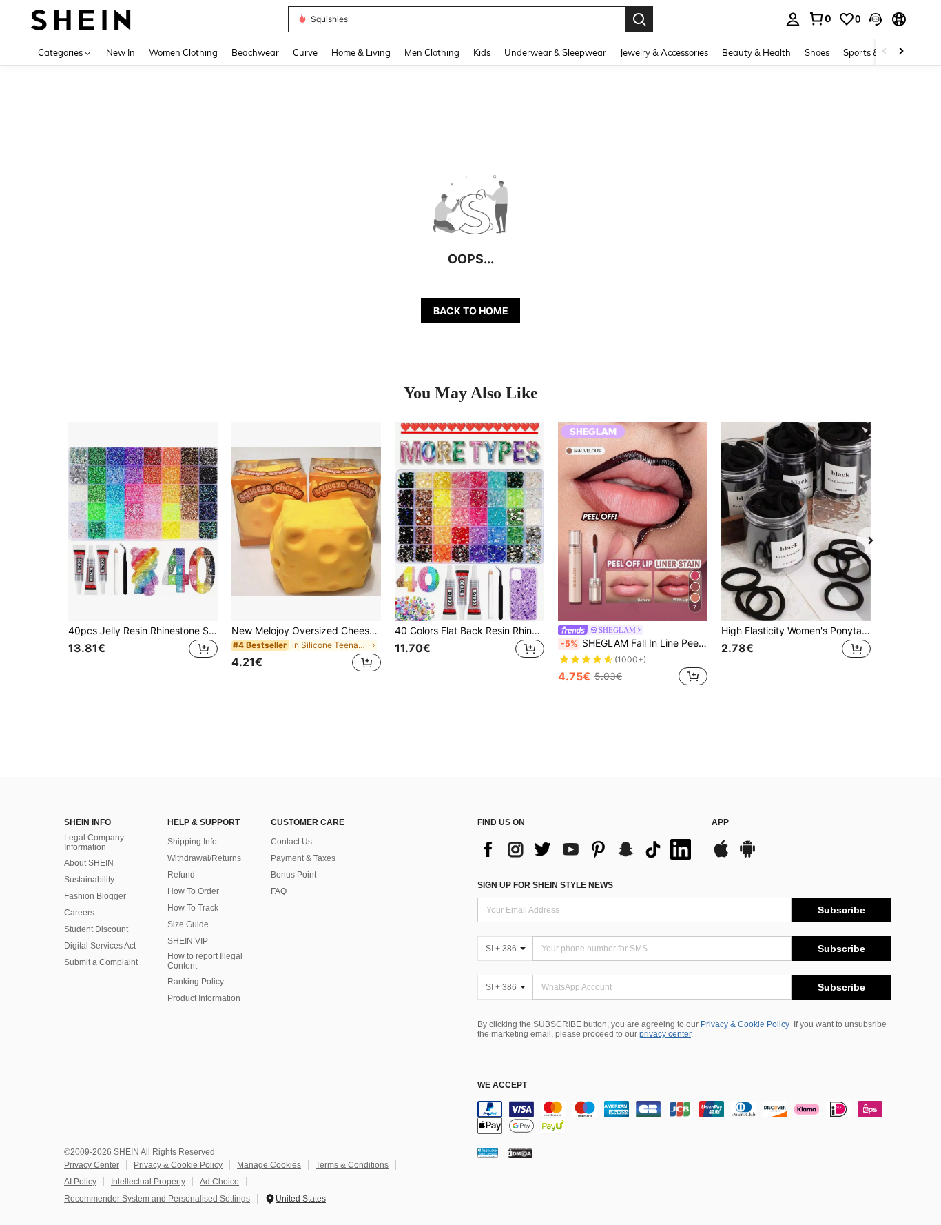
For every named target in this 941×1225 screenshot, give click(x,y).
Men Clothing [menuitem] (431, 52)
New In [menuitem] (120, 52)
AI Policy (80, 1181)
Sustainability (89, 879)
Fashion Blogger (95, 896)
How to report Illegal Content (204, 961)
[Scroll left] (884, 52)
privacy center (665, 1034)
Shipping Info (192, 842)
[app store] (721, 855)
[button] (875, 19)
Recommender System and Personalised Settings (157, 1199)
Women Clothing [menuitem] (183, 52)
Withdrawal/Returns (204, 858)
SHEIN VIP (187, 941)
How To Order (193, 891)
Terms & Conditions (352, 1165)
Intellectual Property (148, 1181)
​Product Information (203, 998)
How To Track (192, 908)
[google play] (747, 855)
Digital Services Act (100, 946)
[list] (587, 849)
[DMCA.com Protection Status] (520, 1152)
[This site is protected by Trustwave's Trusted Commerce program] (487, 1152)
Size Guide (188, 924)
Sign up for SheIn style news (545, 885)
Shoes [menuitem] (817, 52)
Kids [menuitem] (481, 52)
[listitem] (143, 555)
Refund (181, 875)
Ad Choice (219, 1181)
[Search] (639, 19)
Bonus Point (293, 875)
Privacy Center (91, 1165)
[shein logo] (81, 19)
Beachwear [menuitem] (255, 52)
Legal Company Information (94, 842)
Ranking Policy (195, 981)
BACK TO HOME (470, 310)
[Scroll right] (901, 52)
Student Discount (96, 929)
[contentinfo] (684, 1117)
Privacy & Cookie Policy (745, 1024)
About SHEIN (89, 863)
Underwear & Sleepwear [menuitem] (555, 52)
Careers (79, 913)
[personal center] (793, 19)
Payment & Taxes (303, 858)
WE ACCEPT (502, 1085)
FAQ (279, 891)
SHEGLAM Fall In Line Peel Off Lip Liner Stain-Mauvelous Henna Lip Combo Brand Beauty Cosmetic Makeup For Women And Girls (634, 643)
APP (720, 822)
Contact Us (291, 842)
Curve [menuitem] (305, 52)
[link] (819, 18)
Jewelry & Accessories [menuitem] (664, 52)
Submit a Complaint (101, 962)
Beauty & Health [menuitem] (756, 52)
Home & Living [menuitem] (361, 52)
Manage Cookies (269, 1165)
